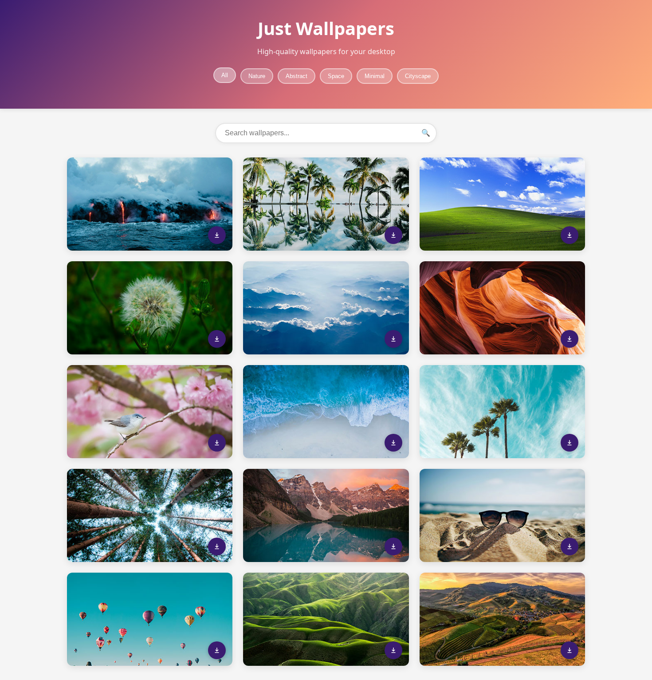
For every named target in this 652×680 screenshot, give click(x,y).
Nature (256, 76)
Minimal (375, 76)
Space (336, 76)
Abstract (296, 76)
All (224, 75)
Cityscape (418, 76)
